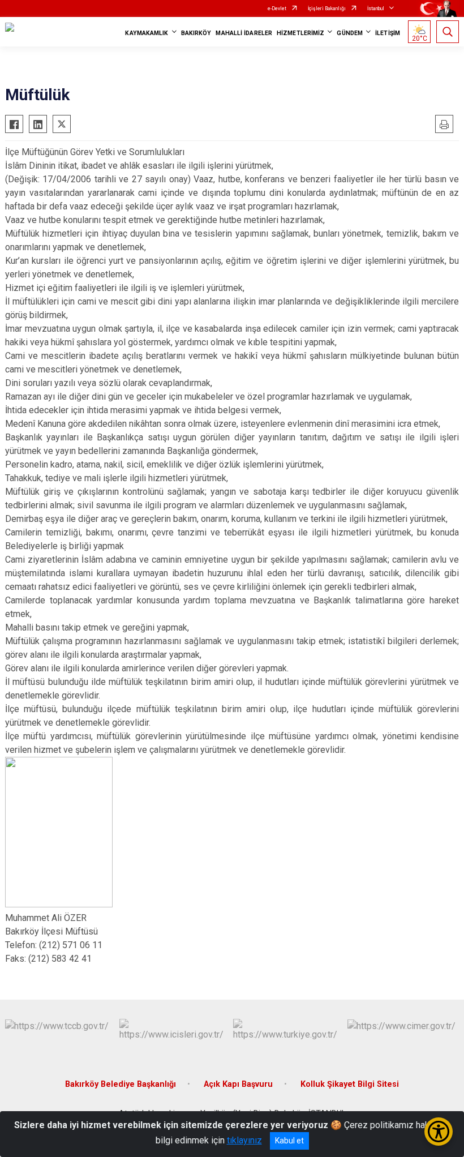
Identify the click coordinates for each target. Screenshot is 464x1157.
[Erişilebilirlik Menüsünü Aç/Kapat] (438, 1131)
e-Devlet (277, 8)
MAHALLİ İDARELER (244, 33)
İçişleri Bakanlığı (327, 8)
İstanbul (375, 8)
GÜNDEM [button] (350, 33)
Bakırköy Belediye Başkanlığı (120, 1084)
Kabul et (289, 1140)
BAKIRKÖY (196, 33)
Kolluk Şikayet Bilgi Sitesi (349, 1084)
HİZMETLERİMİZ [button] (300, 33)
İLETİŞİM (387, 33)
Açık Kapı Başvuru (238, 1084)
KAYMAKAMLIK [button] (146, 33)
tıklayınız (244, 1140)
